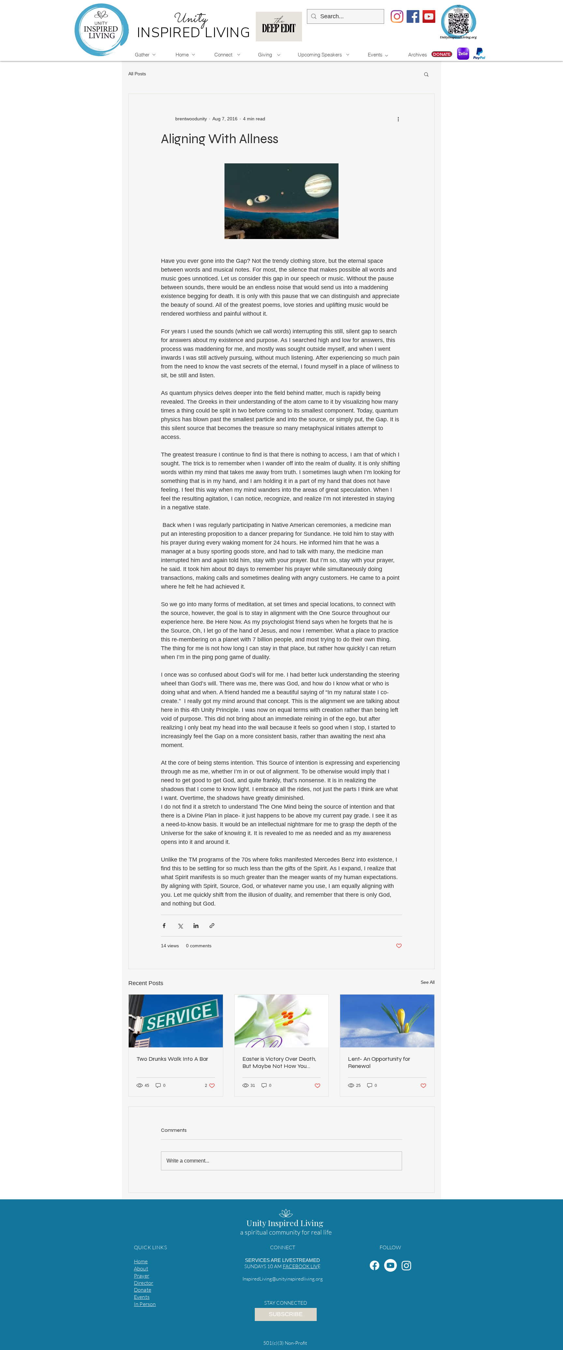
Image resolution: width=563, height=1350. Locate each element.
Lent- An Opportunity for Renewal (379, 1062)
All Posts (137, 73)
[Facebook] (374, 1265)
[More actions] (398, 119)
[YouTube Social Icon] (429, 16)
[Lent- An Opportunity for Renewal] (387, 1021)
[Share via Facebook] (164, 925)
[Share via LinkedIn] (196, 925)
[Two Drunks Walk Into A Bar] (176, 1021)
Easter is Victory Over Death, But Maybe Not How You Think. (279, 1062)
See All (428, 982)
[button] (426, 74)
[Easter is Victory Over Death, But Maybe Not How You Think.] (282, 1021)
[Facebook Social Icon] (413, 16)
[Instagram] (397, 16)
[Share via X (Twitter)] (180, 925)
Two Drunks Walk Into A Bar (172, 1058)
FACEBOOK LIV (300, 1266)
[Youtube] (390, 1265)
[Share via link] (212, 925)
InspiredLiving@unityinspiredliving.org (282, 1279)
